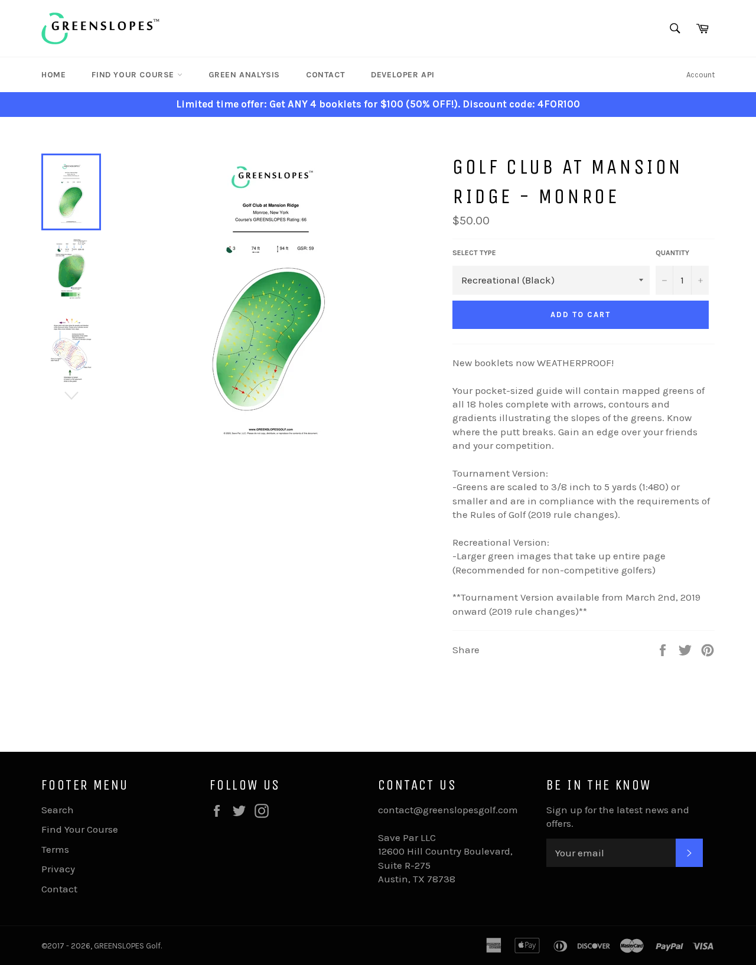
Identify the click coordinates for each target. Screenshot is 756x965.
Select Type (474, 253)
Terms (55, 849)
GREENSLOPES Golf (127, 945)
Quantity (672, 253)
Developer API (403, 75)
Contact (325, 75)
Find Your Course (134, 75)
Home (53, 75)
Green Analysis (244, 75)
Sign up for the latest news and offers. (617, 816)
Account (700, 74)
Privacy (58, 869)
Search (57, 810)
